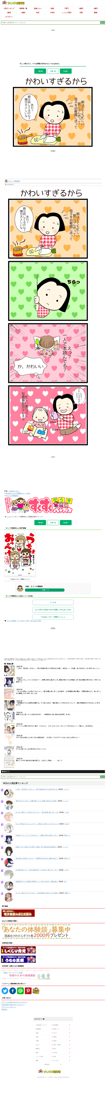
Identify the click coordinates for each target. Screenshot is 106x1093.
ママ (18, 621)
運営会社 (4, 1009)
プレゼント (9, 17)
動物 (95, 12)
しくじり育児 (66, 12)
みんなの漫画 (11, 621)
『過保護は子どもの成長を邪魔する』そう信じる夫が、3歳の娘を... (36, 881)
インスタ (53, 602)
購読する (6, 772)
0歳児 (81, 8)
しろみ (66, 812)
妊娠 (52, 8)
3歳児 (23, 12)
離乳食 (38, 1048)
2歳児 (9, 12)
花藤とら (67, 893)
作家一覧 (53, 71)
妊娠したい (38, 8)
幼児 (37, 12)
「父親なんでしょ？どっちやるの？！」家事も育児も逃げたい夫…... (36, 835)
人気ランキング (9, 8)
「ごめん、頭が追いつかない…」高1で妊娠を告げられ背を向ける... (36, 789)
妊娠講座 (38, 1029)
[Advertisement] (53, 44)
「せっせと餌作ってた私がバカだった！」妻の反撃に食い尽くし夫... (36, 812)
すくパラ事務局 (14, 181)
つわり (55, 1033)
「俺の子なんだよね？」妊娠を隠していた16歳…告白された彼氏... (35, 801)
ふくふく (66, 789)
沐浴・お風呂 (57, 1044)
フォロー (9, 517)
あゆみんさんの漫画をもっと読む (18, 493)
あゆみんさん (14, 491)
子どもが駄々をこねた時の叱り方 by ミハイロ (31, 749)
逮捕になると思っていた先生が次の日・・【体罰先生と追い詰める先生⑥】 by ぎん (43, 714)
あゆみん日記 (37, 621)
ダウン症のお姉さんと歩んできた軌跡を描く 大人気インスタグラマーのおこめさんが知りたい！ (48, 737)
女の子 (22, 621)
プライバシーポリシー (9, 1007)
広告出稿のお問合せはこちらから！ (13, 1005)
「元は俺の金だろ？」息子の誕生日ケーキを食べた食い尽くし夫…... (36, 870)
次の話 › (65, 71)
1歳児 (96, 8)
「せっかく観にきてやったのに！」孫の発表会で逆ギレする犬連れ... (36, 893)
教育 (37, 1052)
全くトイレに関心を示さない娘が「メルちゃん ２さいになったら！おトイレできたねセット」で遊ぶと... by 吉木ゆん (54, 726)
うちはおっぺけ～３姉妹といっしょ (20, 579)
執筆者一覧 (23, 8)
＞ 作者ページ (44, 590)
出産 (37, 1037)
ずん (65, 881)
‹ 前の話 (40, 71)
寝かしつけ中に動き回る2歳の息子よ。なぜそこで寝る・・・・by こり (39, 760)
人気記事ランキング (41, 1025)
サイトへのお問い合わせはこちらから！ (15, 1002)
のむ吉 (66, 824)
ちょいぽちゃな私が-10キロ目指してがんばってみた (53, 610)
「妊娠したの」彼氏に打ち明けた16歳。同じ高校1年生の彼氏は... (35, 847)
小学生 (52, 12)
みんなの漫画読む (12, 496)
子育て (66, 8)
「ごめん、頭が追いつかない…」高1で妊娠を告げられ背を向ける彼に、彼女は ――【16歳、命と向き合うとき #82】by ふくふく (58, 668)
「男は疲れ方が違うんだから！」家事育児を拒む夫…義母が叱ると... (36, 858)
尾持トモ (67, 835)
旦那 (81, 12)
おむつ (38, 1044)
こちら (36, 660)
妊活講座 (55, 1025)
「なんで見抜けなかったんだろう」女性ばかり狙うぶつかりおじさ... (36, 824)
